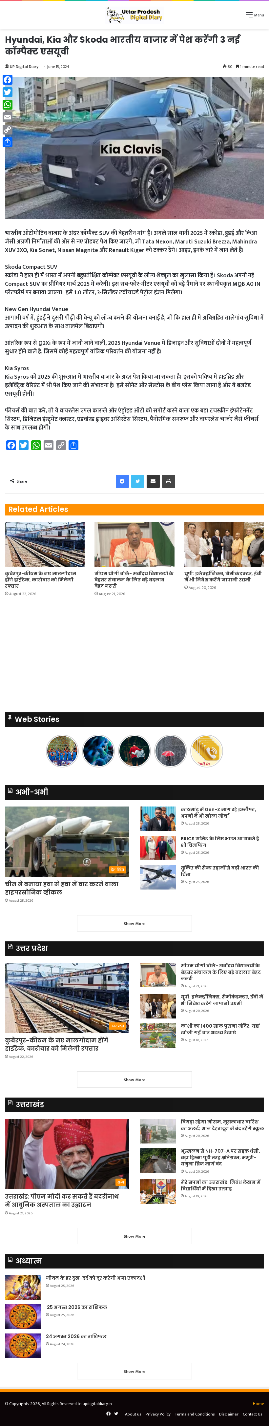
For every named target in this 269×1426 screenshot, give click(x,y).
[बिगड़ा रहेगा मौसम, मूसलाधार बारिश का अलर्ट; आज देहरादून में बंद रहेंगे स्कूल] (158, 1131)
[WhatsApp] (7, 104)
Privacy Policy (158, 1414)
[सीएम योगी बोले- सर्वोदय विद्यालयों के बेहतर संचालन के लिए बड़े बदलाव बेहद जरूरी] (134, 544)
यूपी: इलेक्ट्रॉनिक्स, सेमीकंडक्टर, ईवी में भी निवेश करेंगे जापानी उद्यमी (223, 576)
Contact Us (252, 1414)
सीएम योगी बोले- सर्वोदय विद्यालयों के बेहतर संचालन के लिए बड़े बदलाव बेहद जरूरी (134, 579)
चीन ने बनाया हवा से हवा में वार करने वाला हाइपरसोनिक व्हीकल (61, 888)
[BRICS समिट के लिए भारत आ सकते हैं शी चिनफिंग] (158, 848)
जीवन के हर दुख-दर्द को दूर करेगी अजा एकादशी (95, 1278)
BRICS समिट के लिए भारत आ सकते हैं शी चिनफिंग (220, 842)
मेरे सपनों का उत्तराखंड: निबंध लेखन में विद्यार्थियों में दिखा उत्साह (220, 1185)
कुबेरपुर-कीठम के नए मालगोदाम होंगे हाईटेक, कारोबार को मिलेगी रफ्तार (40, 579)
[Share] (7, 142)
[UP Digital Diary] (134, 15)
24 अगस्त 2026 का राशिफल (76, 1336)
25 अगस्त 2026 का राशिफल (76, 1307)
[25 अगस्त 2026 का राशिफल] (23, 1316)
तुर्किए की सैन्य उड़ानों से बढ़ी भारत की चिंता (220, 871)
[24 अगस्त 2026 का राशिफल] (23, 1345)
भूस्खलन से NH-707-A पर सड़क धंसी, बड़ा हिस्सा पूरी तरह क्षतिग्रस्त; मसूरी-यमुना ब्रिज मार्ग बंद (220, 1157)
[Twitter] (7, 92)
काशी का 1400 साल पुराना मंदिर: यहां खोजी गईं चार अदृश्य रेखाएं (220, 1029)
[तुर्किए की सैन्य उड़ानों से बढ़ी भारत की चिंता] (158, 877)
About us (133, 1414)
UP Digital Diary (24, 66)
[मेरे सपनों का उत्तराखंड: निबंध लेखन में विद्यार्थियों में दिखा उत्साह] (158, 1191)
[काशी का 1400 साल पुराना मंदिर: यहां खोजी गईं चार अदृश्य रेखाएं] (158, 1035)
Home (258, 1403)
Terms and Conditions (195, 1414)
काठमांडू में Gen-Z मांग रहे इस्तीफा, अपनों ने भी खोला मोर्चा (218, 812)
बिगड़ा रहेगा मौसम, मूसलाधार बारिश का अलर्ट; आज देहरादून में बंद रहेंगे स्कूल (222, 1125)
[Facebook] (7, 79)
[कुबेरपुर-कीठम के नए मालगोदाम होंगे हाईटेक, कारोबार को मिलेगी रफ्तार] (45, 544)
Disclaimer (228, 1414)
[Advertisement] (134, 657)
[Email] (7, 117)
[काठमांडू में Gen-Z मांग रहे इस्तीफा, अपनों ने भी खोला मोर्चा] (158, 819)
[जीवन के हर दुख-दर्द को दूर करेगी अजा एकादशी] (23, 1287)
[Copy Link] (7, 129)
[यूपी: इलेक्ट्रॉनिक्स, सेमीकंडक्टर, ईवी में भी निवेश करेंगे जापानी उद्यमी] (224, 544)
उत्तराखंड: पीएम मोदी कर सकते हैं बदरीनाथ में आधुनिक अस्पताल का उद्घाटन (62, 1200)
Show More (135, 923)
